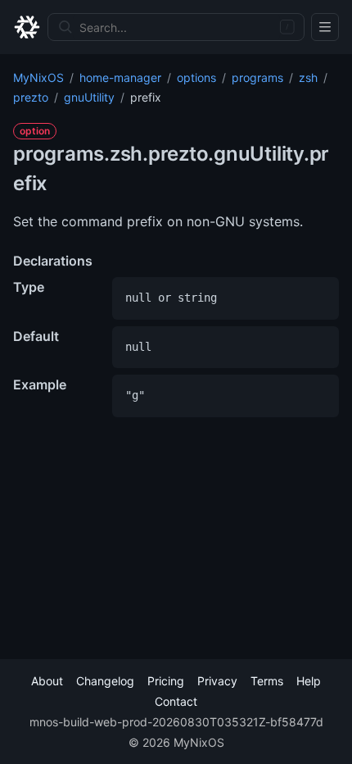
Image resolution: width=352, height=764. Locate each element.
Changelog (105, 681)
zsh (308, 77)
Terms (266, 681)
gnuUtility (89, 97)
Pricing (165, 681)
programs (257, 77)
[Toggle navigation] (325, 27)
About (47, 681)
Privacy (217, 681)
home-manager (120, 77)
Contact (176, 701)
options (196, 77)
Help (308, 681)
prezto (30, 97)
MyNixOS (38, 77)
